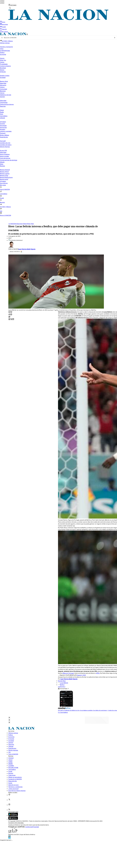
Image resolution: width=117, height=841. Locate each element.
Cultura (2, 87)
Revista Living (4, 175)
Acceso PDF (3, 150)
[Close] (9, 718)
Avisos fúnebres (5, 154)
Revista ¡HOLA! (4, 172)
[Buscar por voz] (114, 37)
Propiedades (4, 64)
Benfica (62, 685)
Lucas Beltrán (64, 683)
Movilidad (3, 68)
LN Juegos (3, 122)
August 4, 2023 (81, 675)
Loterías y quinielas (6, 131)
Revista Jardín (4, 179)
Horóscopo (3, 127)
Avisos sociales (4, 156)
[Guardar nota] (9, 312)
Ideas (1, 164)
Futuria (2, 58)
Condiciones (29, 827)
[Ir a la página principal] (58, 19)
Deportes (19, 224)
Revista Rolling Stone (6, 177)
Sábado (2, 162)
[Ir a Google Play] (13, 815)
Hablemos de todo (5, 95)
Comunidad (3, 89)
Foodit (4, 27)
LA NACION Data (5, 50)
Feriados (2, 129)
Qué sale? (3, 141)
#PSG (98, 673)
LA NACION (12, 224)
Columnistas (3, 102)
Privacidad (36, 827)
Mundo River (62, 681)
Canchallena (3, 116)
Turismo (2, 124)
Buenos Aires (4, 81)
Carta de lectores (5, 158)
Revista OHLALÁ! (5, 170)
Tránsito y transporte (6, 47)
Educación (3, 85)
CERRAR (2, 1)
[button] (58, 124)
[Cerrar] (27, 34)
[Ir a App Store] (13, 819)
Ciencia (2, 93)
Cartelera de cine (5, 143)
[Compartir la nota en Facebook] (9, 319)
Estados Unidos (4, 75)
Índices (2, 70)
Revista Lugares (4, 173)
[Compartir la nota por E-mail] (13, 319)
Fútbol (2, 110)
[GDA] (13, 832)
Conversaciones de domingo (8, 160)
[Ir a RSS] (9, 810)
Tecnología (3, 125)
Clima (1, 49)
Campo (2, 62)
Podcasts (2, 133)
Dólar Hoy (3, 60)
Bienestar (3, 91)
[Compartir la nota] (9, 314)
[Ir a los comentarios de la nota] (11, 312)
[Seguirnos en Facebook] (9, 795)
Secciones (5, 24)
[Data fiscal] (9, 838)
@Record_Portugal (68, 673)
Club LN (4, 29)
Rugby (2, 112)
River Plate (30, 224)
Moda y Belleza (4, 135)
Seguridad (3, 83)
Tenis (1, 114)
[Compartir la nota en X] (11, 319)
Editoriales (3, 100)
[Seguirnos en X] (9, 800)
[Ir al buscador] (10, 7)
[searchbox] (58, 38)
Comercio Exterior (5, 66)
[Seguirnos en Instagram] (9, 805)
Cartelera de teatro (5, 145)
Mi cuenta (5, 32)
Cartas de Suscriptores (7, 104)
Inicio (3, 22)
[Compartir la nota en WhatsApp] (11, 314)
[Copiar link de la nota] (9, 317)
